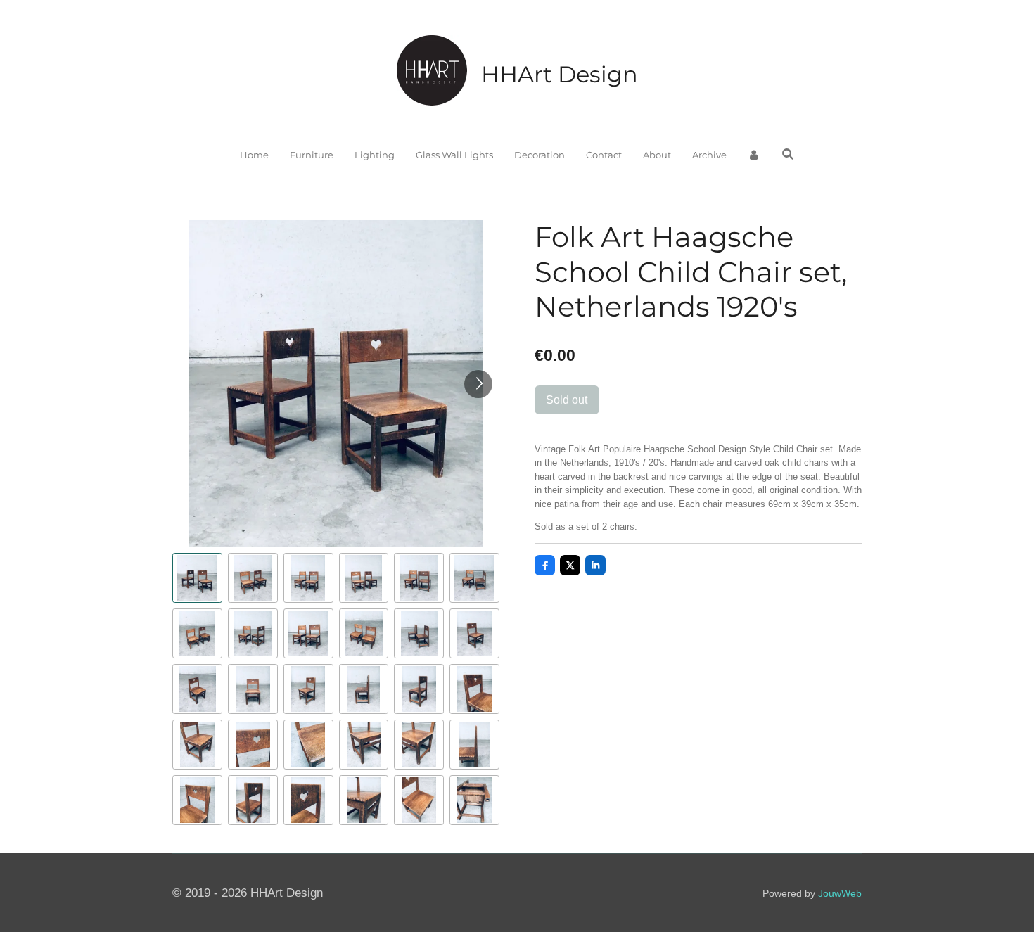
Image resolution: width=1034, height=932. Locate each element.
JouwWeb (840, 893)
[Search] (787, 154)
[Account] (754, 155)
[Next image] (478, 384)
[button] (197, 578)
